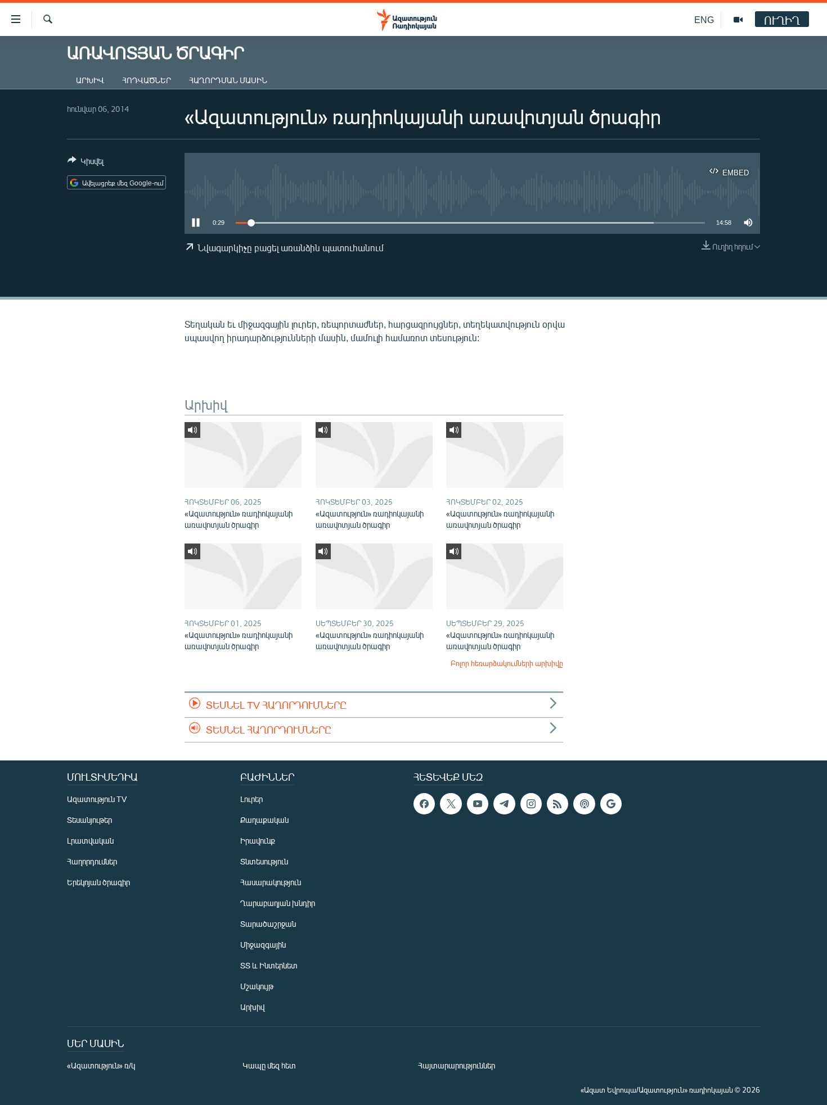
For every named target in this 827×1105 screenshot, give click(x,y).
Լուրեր (251, 799)
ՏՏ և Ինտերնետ (269, 965)
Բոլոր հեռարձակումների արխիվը (507, 663)
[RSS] (557, 803)
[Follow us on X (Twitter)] (450, 803)
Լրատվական (90, 840)
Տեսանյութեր (89, 820)
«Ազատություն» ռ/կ (101, 1065)
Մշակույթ (256, 986)
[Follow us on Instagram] (531, 803)
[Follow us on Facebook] (424, 803)
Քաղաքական (264, 820)
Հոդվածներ (146, 80)
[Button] (86, 163)
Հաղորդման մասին (228, 80)
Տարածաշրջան (268, 924)
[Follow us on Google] (611, 803)
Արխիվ (90, 80)
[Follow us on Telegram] (504, 803)
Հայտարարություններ (456, 1065)
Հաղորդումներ (92, 861)
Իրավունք (257, 840)
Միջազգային (263, 944)
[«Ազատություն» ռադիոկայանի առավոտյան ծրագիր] (243, 455)
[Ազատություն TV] (738, 19)
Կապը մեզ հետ (269, 1065)
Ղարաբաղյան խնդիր (277, 903)
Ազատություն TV (97, 799)
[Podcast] (584, 803)
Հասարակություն (270, 882)
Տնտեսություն (264, 861)
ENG (704, 19)
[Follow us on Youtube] (477, 803)
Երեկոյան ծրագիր (98, 882)
